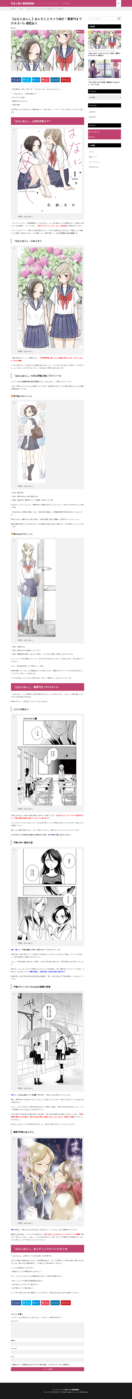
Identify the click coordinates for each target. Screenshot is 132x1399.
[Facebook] (16, 79)
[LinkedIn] (55, 79)
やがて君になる (116, 60)
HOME (14, 8)
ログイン (91, 152)
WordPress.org (93, 167)
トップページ (40, 3)
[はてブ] (36, 79)
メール (14, 1348)
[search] (119, 19)
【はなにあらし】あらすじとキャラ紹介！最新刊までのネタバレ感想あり (44, 8)
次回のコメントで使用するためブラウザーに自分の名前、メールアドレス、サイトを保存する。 (41, 1364)
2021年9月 (92, 112)
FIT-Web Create (65, 1392)
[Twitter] (26, 79)
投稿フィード (93, 157)
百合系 (21, 8)
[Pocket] (45, 79)
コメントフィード (94, 162)
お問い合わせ (66, 3)
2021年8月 (92, 117)
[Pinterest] (65, 79)
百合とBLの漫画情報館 (22, 3)
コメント (14, 1321)
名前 (13, 1340)
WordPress (84, 1392)
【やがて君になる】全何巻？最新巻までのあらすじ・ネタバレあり (104, 83)
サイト (13, 1356)
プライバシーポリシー (53, 3)
